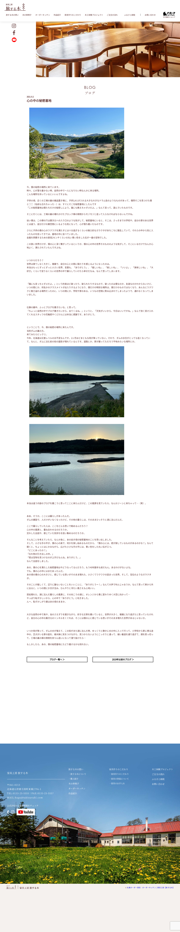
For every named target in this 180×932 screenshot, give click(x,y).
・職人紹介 (73, 778)
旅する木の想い (12, 14)
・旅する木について (77, 774)
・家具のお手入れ (117, 783)
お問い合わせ (150, 14)
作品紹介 (57, 14)
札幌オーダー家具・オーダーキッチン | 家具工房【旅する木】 (150, 887)
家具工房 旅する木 (17, 773)
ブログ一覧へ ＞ (57, 659)
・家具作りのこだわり (119, 774)
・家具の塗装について (119, 778)
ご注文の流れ (112, 14)
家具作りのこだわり (73, 14)
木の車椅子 (27, 14)
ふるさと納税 (129, 14)
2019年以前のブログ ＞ (123, 659)
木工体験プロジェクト (94, 14)
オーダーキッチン (42, 14)
